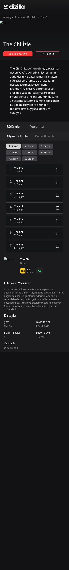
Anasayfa (8, 17)
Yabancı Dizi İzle (27, 17)
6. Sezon (46, 152)
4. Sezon (13, 152)
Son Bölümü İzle (18, 53)
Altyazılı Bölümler (17, 136)
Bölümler (14, 126)
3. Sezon (46, 146)
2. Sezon (29, 146)
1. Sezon (13, 146)
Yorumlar (37, 126)
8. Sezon (29, 158)
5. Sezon (29, 152)
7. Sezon (13, 158)
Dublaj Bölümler (45, 136)
